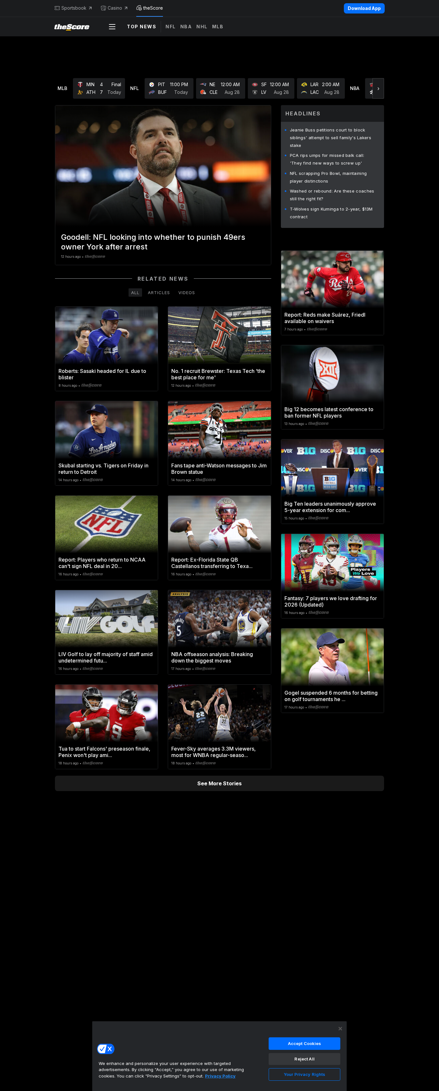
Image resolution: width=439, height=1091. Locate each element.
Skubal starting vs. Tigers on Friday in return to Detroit (103, 468)
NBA (186, 26)
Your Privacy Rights (304, 1074)
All (135, 292)
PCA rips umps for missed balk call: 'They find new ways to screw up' (327, 159)
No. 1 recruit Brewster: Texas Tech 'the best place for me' (218, 374)
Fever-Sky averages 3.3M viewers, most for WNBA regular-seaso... (213, 751)
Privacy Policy (220, 1075)
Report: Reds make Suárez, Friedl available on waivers (324, 317)
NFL (171, 26)
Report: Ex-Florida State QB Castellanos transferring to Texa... (212, 562)
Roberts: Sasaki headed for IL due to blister (102, 374)
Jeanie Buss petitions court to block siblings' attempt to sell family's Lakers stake (330, 137)
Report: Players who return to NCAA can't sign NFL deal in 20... (102, 562)
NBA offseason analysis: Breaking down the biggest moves (212, 657)
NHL (202, 26)
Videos (186, 292)
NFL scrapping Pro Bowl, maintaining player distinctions (328, 177)
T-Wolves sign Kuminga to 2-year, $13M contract (331, 212)
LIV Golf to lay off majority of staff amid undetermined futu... (105, 657)
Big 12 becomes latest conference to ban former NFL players (328, 412)
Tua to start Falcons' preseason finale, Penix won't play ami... (104, 751)
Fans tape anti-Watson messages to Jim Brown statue (219, 468)
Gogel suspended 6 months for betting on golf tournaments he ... (331, 696)
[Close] (340, 1029)
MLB (218, 26)
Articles (159, 292)
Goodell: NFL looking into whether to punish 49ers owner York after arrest (153, 241)
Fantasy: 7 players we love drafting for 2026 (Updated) (330, 601)
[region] (219, 1056)
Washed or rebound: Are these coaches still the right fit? (332, 194)
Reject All (304, 1058)
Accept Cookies (304, 1043)
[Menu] (112, 26)
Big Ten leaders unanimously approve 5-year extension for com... (330, 506)
